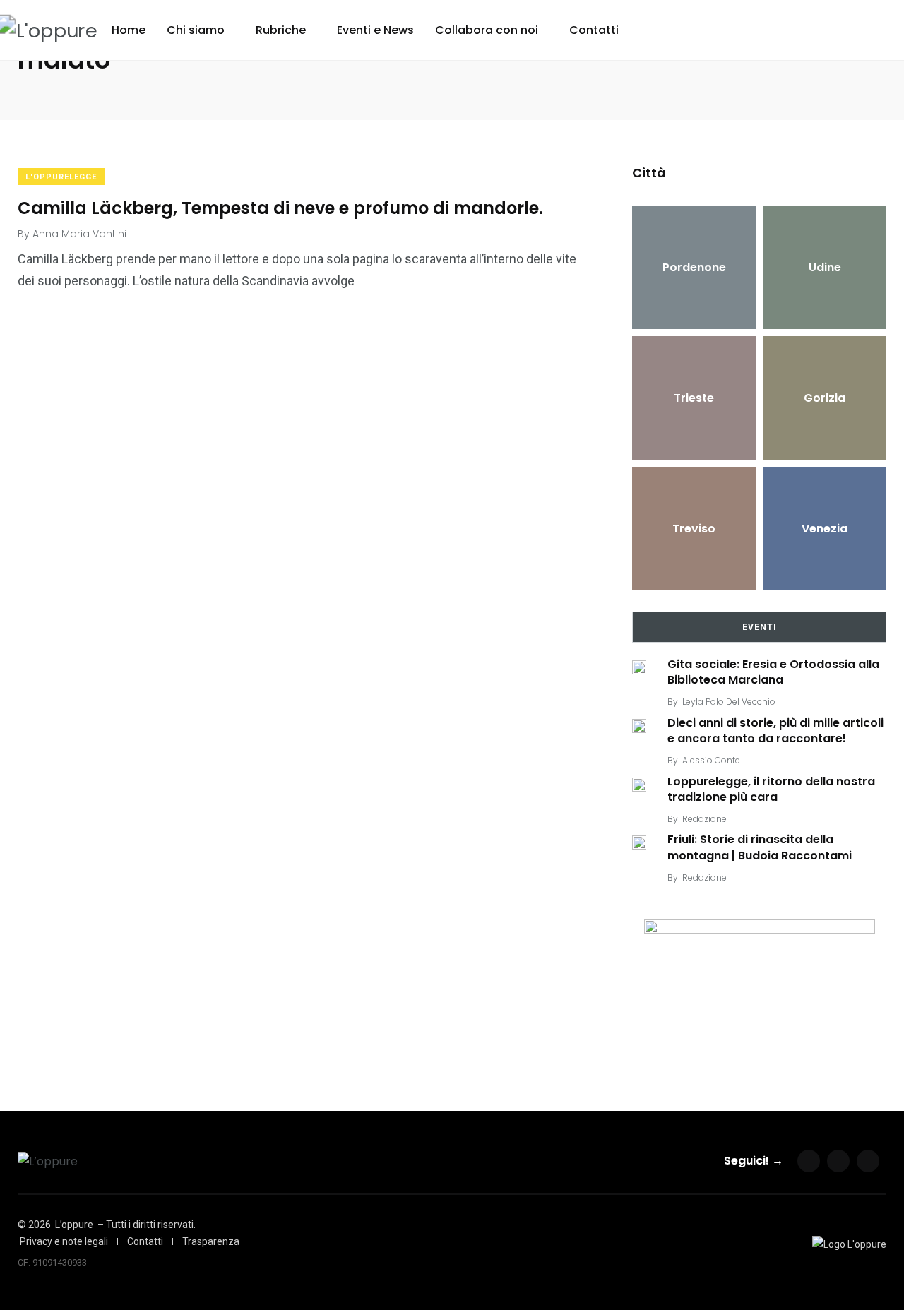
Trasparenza (210, 1241)
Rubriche (281, 30)
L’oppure (74, 1224)
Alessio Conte (711, 760)
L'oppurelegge (61, 176)
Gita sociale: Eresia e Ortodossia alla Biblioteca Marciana (773, 672)
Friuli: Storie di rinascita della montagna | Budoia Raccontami (759, 848)
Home (128, 30)
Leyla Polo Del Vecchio (728, 702)
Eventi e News (375, 30)
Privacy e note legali (64, 1241)
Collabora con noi (486, 30)
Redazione (704, 819)
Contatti (594, 30)
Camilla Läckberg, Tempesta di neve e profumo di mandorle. (280, 207)
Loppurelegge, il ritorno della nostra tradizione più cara (771, 789)
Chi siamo (196, 30)
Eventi (759, 627)
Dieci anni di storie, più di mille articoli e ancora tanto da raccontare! (775, 730)
